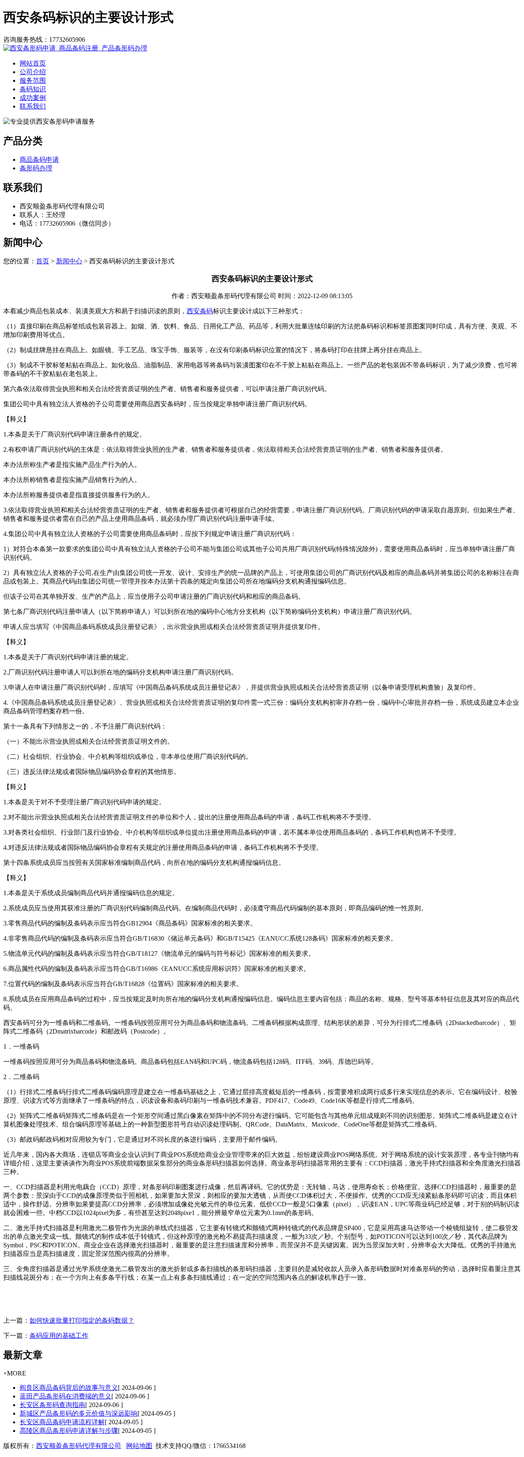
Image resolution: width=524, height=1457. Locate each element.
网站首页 (33, 63)
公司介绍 (33, 71)
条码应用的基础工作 (58, 1335)
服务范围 (33, 80)
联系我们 (33, 106)
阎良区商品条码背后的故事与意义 (69, 1387)
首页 (42, 261)
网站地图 (139, 1445)
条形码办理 (36, 168)
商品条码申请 (39, 159)
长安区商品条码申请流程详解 (62, 1422)
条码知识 (33, 89)
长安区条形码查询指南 (52, 1404)
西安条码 (200, 311)
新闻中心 (69, 261)
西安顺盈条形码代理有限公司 (78, 1445)
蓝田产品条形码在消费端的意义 (65, 1396)
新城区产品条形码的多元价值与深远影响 (79, 1413)
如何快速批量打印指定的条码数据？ (81, 1320)
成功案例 (33, 97)
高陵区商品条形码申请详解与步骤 (69, 1430)
